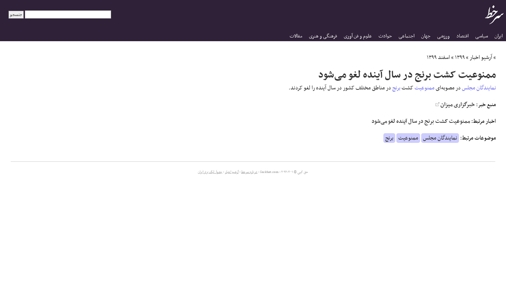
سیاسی (481, 36)
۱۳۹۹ (460, 57)
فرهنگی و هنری (323, 36)
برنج (396, 88)
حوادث (385, 36)
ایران (499, 36)
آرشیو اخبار (481, 57)
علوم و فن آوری (358, 36)
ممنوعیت (425, 88)
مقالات (296, 36)
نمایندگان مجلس (479, 88)
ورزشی (443, 36)
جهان (425, 36)
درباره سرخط (249, 172)
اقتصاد (462, 36)
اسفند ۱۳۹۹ (438, 57)
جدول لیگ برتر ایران (210, 172)
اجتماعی (407, 36)
